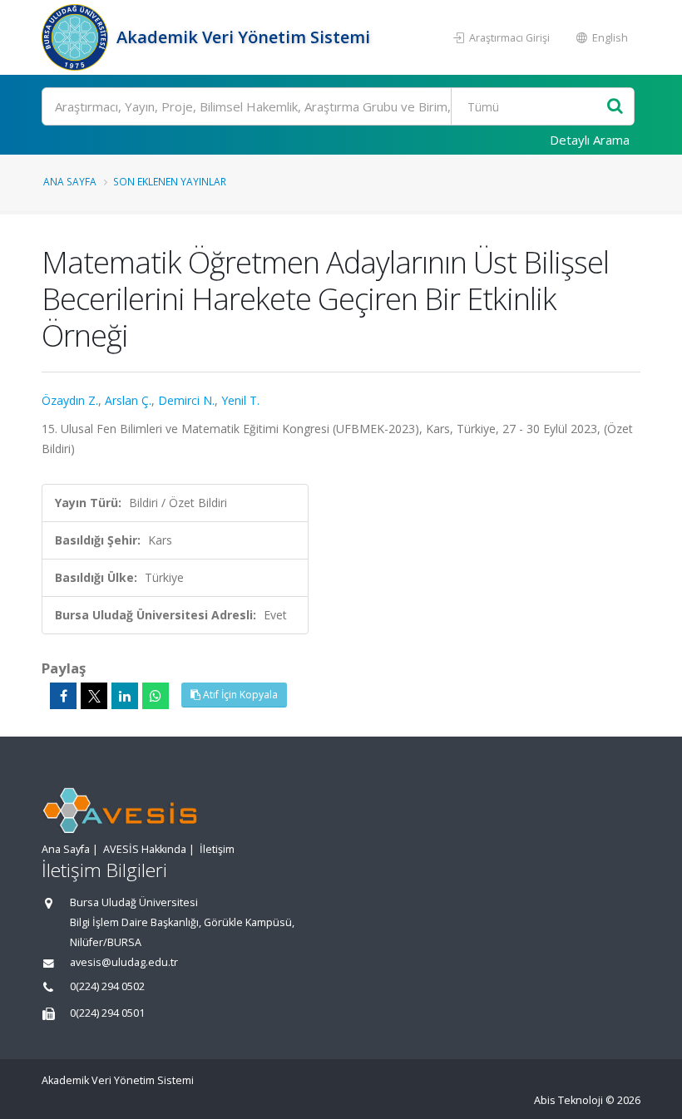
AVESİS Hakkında (144, 849)
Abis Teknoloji (568, 1100)
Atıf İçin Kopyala (239, 695)
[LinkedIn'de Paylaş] (124, 696)
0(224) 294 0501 (107, 1013)
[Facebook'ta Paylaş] (63, 696)
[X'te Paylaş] (94, 696)
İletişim (217, 849)
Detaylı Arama (590, 139)
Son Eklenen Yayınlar (169, 181)
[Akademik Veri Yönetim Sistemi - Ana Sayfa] (77, 37)
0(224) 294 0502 (107, 986)
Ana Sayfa (69, 181)
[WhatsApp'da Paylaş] (155, 696)
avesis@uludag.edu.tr (124, 962)
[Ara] (615, 107)
